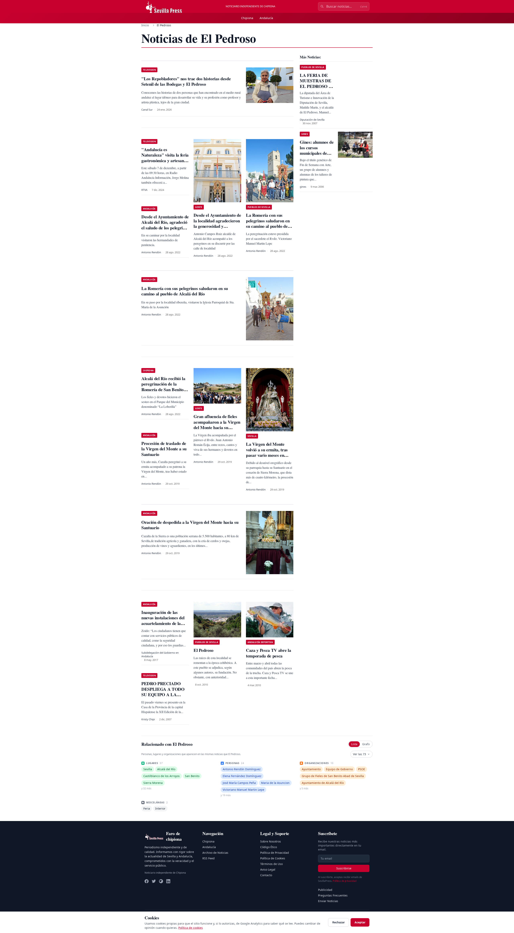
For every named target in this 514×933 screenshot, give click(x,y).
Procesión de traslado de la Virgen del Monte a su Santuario (164, 449)
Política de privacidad (344, 881)
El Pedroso (203, 650)
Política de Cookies (272, 858)
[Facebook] (147, 881)
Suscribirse (343, 868)
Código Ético (268, 847)
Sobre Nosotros (270, 841)
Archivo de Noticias (215, 853)
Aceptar (360, 922)
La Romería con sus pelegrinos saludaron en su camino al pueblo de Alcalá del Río (268, 223)
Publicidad (325, 890)
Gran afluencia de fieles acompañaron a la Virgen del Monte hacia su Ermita (217, 424)
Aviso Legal (267, 869)
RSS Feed (208, 858)
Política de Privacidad (274, 853)
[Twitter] (154, 881)
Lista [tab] (354, 744)
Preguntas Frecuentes (333, 895)
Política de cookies (190, 928)
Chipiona (247, 18)
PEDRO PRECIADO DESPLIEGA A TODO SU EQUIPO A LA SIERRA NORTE (163, 691)
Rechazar (338, 922)
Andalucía (266, 18)
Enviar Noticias (328, 901)
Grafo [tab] (366, 744)
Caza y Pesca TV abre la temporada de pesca (268, 653)
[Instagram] (161, 881)
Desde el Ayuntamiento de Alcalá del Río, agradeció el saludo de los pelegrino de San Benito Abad (165, 225)
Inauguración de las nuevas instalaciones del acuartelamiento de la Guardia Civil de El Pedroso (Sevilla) (163, 623)
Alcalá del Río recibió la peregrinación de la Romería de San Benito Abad (163, 386)
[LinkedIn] (168, 881)
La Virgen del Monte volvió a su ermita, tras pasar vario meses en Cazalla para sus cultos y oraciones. (269, 455)
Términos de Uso (271, 864)
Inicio (145, 25)
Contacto (266, 875)
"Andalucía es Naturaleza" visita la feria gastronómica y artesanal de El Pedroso (165, 157)
